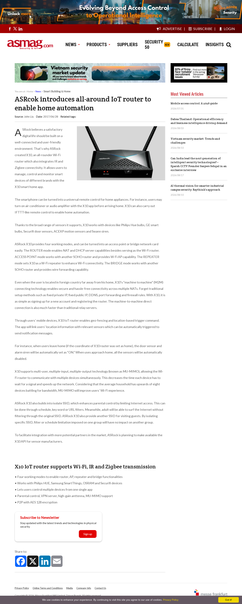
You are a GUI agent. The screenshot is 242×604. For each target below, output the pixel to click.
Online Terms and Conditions (48, 588)
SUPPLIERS (127, 44)
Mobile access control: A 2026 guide (194, 103)
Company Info (83, 588)
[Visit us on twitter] (15, 28)
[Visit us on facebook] (9, 29)
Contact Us (100, 588)
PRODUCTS (97, 44)
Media (69, 588)
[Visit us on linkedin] (20, 29)
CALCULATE (187, 44)
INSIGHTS (215, 44)
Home (30, 91)
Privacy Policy (22, 588)
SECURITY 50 (154, 44)
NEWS (71, 44)
